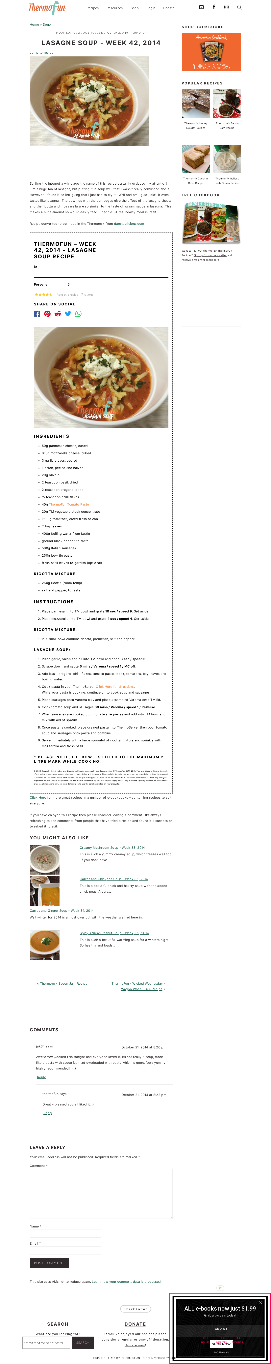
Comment (39, 1166)
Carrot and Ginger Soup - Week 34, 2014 (62, 911)
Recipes (93, 8)
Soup (47, 24)
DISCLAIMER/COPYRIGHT (160, 1357)
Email (35, 1243)
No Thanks (221, 1352)
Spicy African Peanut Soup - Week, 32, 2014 (114, 933)
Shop (135, 8)
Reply (41, 1077)
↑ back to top (135, 1309)
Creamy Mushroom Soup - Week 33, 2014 (112, 848)
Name (35, 1226)
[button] (220, 1308)
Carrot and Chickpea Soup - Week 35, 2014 (114, 879)
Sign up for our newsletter (210, 255)
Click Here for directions (115, 687)
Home (34, 24)
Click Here (38, 797)
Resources (115, 8)
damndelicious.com (129, 224)
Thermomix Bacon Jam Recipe (63, 983)
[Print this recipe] (35, 266)
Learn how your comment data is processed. (126, 1282)
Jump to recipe (41, 52)
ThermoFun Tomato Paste (69, 504)
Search (82, 1342)
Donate (169, 8)
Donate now (135, 1345)
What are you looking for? (58, 1334)
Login (151, 8)
